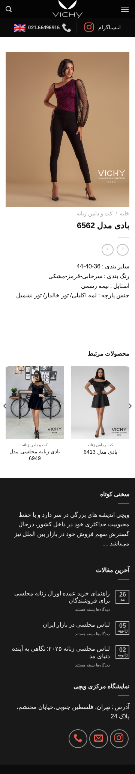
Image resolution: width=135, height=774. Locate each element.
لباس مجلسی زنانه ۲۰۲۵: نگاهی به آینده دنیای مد (61, 652)
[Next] (5, 421)
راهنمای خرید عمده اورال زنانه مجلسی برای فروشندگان (62, 597)
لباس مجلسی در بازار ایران (76, 624)
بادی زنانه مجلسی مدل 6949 (34, 455)
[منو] (124, 9)
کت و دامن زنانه (94, 214)
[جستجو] (9, 9)
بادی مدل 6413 (100, 452)
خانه (124, 214)
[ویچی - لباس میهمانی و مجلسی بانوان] (67, 9)
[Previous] (130, 421)
